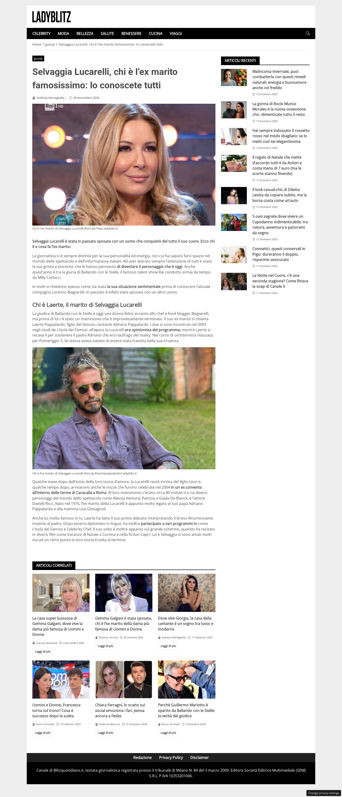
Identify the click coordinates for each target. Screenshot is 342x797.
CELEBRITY (41, 33)
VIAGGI (176, 33)
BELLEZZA (85, 33)
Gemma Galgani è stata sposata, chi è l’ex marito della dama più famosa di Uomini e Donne (123, 624)
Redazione (142, 757)
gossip (38, 58)
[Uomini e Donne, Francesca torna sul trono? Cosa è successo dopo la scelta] (61, 679)
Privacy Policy (171, 757)
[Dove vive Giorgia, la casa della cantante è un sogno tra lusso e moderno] (186, 593)
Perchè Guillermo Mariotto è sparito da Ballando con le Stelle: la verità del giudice (186, 710)
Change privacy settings (323, 793)
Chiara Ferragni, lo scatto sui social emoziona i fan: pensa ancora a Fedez (120, 710)
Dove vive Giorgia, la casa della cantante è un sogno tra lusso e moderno (185, 624)
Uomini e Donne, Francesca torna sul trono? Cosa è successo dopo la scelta (56, 710)
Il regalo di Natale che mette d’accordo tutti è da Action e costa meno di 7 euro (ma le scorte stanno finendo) (277, 165)
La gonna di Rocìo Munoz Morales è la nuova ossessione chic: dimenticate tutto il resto (279, 109)
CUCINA (155, 33)
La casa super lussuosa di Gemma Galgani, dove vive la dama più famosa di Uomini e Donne (58, 626)
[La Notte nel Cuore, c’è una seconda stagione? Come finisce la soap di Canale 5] (234, 281)
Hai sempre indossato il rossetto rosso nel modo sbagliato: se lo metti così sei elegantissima (281, 136)
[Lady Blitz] (51, 16)
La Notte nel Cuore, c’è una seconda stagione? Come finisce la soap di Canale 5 (280, 281)
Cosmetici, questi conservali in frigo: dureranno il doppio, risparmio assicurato (278, 254)
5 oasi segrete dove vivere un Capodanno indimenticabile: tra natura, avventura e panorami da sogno (280, 224)
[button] (308, 33)
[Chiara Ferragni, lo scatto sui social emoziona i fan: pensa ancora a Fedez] (123, 679)
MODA (63, 33)
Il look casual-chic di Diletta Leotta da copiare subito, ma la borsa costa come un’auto (279, 195)
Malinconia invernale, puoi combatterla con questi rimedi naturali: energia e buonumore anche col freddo (279, 79)
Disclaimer (199, 757)
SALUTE (107, 33)
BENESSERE (131, 33)
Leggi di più (42, 651)
